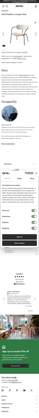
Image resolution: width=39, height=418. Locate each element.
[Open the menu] (3, 5)
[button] (4, 299)
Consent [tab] (7, 178)
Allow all (19, 237)
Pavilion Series (23, 75)
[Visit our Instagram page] (2, 390)
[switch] (34, 216)
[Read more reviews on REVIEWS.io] (19, 284)
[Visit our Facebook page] (10, 390)
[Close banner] (36, 173)
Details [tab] (19, 178)
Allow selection (19, 243)
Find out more (15, 366)
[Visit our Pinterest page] (17, 390)
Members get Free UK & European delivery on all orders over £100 (19, 1)
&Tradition (5, 11)
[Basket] (36, 5)
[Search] (7, 5)
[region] (19, 299)
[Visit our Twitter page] (31, 390)
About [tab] (32, 178)
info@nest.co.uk (16, 382)
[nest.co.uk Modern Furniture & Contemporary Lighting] (19, 5)
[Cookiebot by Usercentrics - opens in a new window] (25, 173)
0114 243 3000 (13, 380)
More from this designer (8, 143)
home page (17, 56)
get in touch (21, 58)
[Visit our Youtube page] (24, 390)
